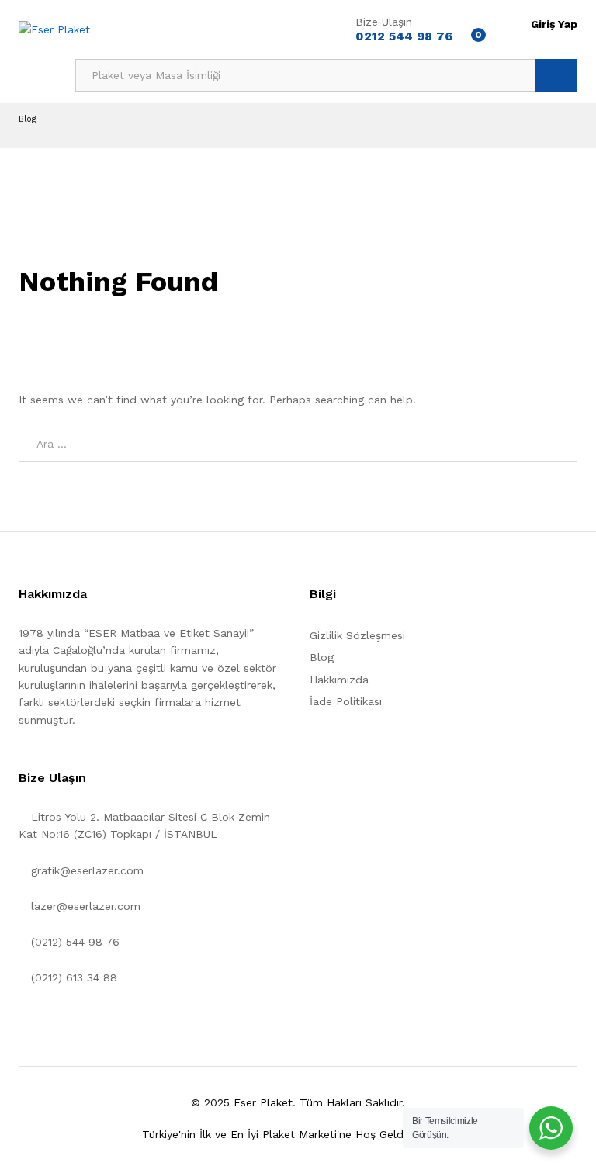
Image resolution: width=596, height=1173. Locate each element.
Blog (322, 657)
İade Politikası (346, 701)
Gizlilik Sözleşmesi (357, 635)
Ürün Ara (556, 75)
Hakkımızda (339, 679)
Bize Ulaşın (383, 22)
